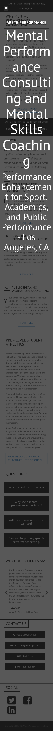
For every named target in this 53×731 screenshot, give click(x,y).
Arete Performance (26, 22)
